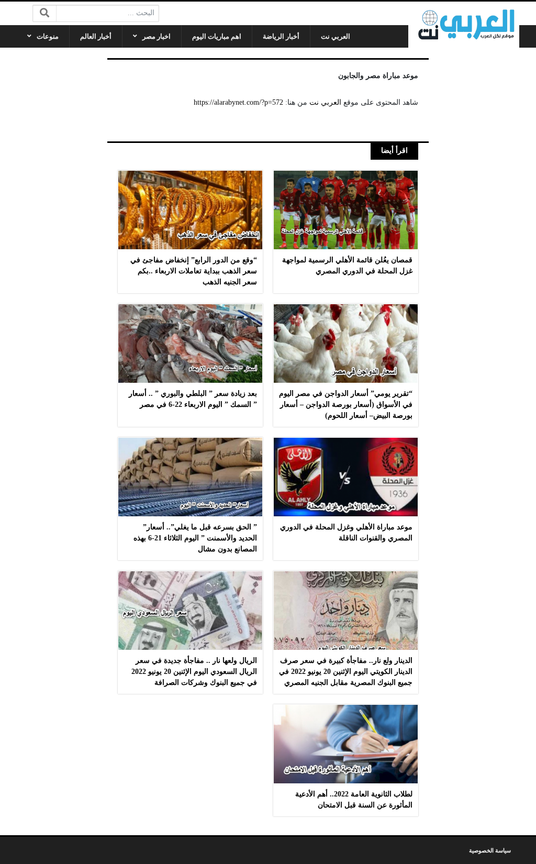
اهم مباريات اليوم (216, 36)
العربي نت (335, 36)
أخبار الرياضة (281, 36)
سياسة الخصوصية (490, 850)
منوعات (48, 36)
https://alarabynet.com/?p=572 (238, 102)
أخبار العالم (95, 36)
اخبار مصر (156, 36)
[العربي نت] (463, 25)
